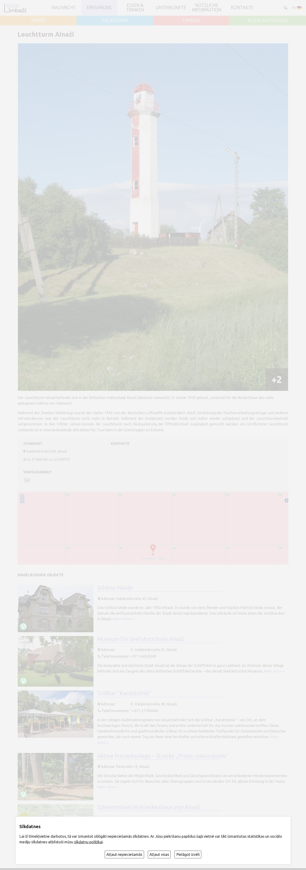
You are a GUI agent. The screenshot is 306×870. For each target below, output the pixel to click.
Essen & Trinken (135, 7)
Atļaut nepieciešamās (124, 854)
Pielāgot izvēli (188, 854)
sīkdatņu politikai (88, 842)
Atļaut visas (159, 854)
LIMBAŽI (191, 20)
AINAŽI (38, 20)
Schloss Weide (115, 588)
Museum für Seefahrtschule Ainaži (141, 639)
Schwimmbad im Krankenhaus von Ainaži (148, 807)
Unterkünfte (170, 7)
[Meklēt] (285, 8)
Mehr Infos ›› (123, 619)
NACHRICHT (64, 7)
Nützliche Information (206, 7)
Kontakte (242, 7)
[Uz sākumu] (15, 7)
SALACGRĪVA (115, 20)
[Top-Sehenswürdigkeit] (23, 626)
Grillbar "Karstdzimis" (124, 693)
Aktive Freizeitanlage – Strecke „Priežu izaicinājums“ (163, 756)
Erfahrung (99, 7)
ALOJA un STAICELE (267, 20)
